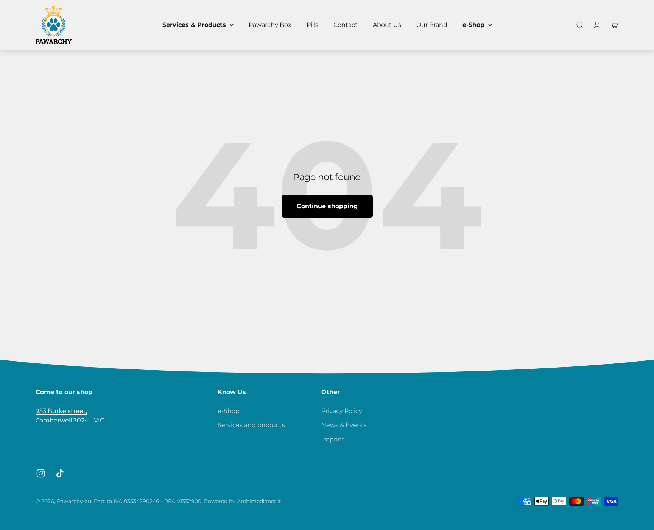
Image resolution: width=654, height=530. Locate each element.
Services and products (251, 425)
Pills (312, 24)
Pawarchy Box (270, 24)
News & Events (344, 425)
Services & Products (194, 24)
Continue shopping (327, 206)
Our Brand (431, 24)
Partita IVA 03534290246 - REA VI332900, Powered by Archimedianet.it (187, 501)
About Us (387, 24)
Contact (345, 24)
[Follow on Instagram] (41, 473)
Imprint (332, 439)
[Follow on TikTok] (60, 473)
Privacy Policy (341, 411)
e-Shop (473, 24)
